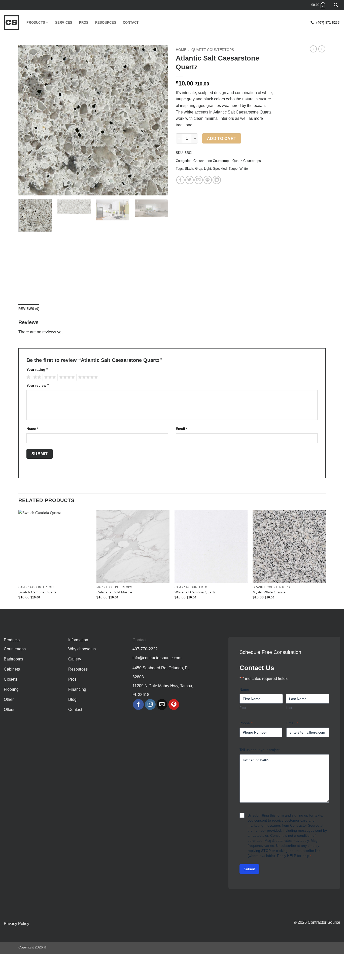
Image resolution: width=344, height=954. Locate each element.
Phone (246, 723)
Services (64, 22)
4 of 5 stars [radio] (66, 377)
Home (181, 50)
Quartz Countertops (212, 50)
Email (181, 429)
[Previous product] (321, 48)
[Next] (158, 120)
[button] (336, 5)
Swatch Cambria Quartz (37, 592)
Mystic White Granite (269, 592)
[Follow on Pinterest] (173, 704)
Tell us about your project (259, 750)
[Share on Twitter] (189, 180)
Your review (37, 385)
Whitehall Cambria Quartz (195, 592)
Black (189, 168)
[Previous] (27, 120)
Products (35, 22)
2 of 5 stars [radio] (36, 377)
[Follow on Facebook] (138, 704)
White (243, 168)
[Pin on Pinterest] (207, 180)
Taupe (233, 168)
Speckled (220, 168)
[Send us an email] (162, 704)
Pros (84, 22)
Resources (105, 22)
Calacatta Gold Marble (114, 592)
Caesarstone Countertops (211, 161)
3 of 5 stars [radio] (49, 377)
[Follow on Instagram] (150, 704)
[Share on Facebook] (180, 180)
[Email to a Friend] (198, 180)
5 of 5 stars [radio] (87, 377)
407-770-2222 (145, 649)
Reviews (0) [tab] (28, 309)
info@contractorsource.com (156, 658)
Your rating (37, 369)
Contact (131, 22)
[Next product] (313, 48)
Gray (198, 168)
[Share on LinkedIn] (217, 180)
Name (32, 429)
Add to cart (221, 138)
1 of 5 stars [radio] (27, 377)
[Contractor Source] (11, 23)
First (242, 708)
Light (207, 168)
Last (289, 708)
